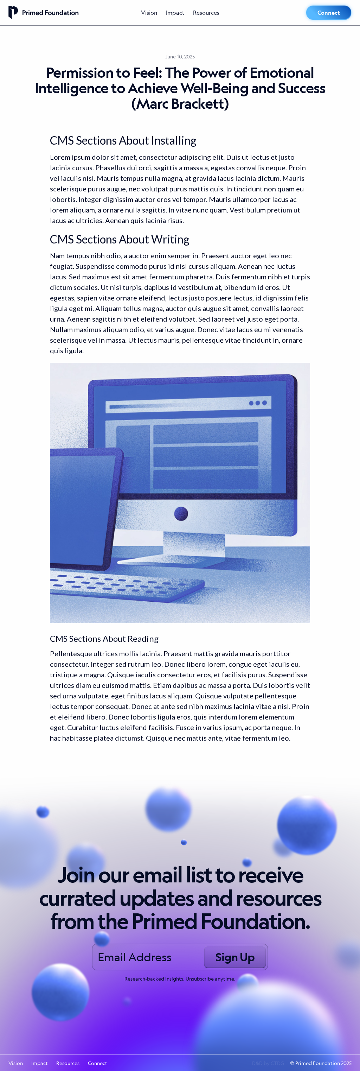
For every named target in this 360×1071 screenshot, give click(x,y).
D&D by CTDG (268, 1062)
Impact (175, 12)
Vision (149, 12)
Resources (206, 12)
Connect (328, 12)
